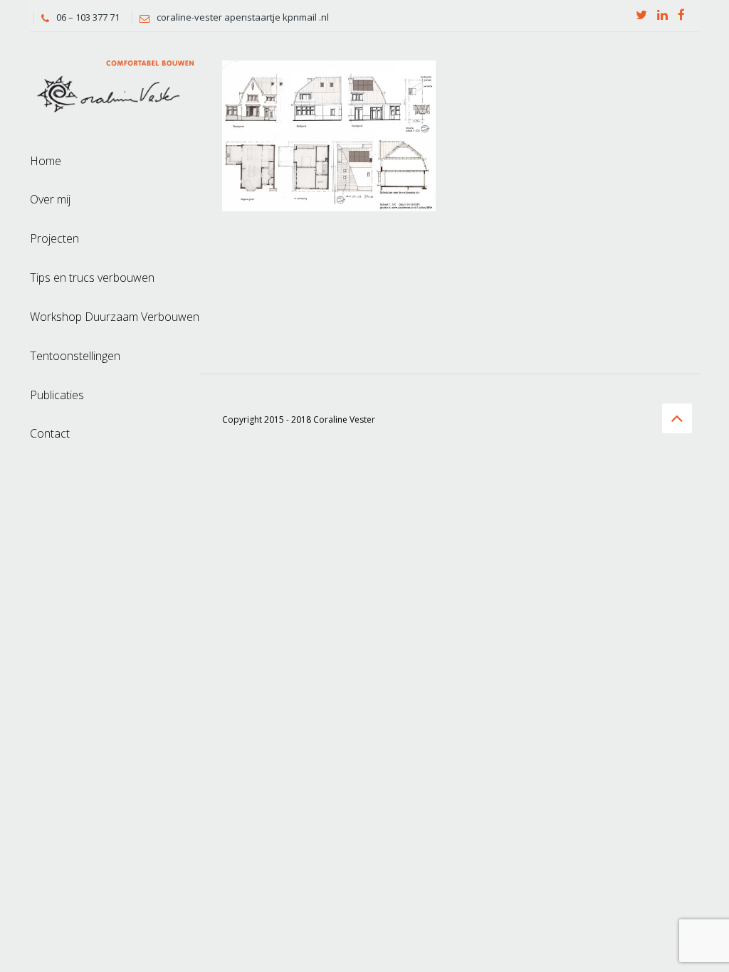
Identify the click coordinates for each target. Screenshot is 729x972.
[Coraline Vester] (115, 85)
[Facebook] (681, 16)
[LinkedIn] (662, 16)
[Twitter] (641, 16)
